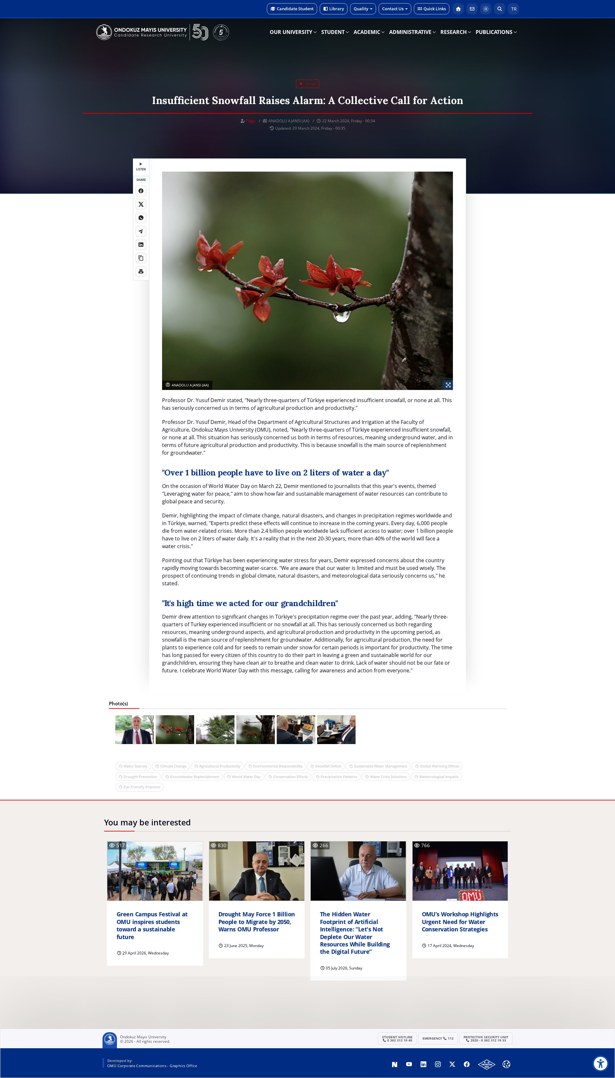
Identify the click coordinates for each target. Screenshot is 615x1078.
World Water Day (246, 776)
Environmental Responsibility (277, 766)
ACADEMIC (367, 32)
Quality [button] (361, 9)
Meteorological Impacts (438, 776)
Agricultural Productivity (219, 766)
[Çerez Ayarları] (506, 1064)
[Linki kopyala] (140, 258)
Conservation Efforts (290, 776)
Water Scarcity (135, 766)
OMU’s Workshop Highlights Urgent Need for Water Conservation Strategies (460, 922)
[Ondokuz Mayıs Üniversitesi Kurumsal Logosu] (152, 32)
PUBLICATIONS (494, 32)
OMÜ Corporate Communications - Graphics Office (152, 1065)
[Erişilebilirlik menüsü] (601, 1064)
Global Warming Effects (439, 766)
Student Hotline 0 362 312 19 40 (397, 1038)
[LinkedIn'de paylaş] (140, 244)
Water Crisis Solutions (388, 776)
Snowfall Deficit (328, 766)
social (310, 83)
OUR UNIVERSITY (291, 32)
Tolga (251, 121)
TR (513, 9)
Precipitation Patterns (339, 776)
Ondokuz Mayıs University (143, 1037)
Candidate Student (295, 9)
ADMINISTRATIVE (410, 32)
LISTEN (141, 169)
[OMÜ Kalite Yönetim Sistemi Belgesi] (487, 1064)
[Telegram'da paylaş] (140, 231)
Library (336, 9)
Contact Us (393, 9)
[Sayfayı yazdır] (140, 271)
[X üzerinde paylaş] (140, 204)
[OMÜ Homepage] (458, 8)
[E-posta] (472, 8)
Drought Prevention (140, 776)
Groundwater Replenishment (194, 776)
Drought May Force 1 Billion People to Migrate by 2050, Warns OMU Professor (256, 922)
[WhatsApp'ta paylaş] (140, 217)
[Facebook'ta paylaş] (140, 190)
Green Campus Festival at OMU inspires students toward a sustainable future (152, 925)
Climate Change (173, 766)
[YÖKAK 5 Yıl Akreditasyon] (221, 32)
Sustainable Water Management (380, 766)
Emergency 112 (438, 1038)
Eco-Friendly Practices (142, 786)
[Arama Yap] (499, 8)
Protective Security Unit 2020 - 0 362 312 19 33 (485, 1038)
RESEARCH (453, 32)
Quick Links (434, 9)
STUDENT (333, 32)
